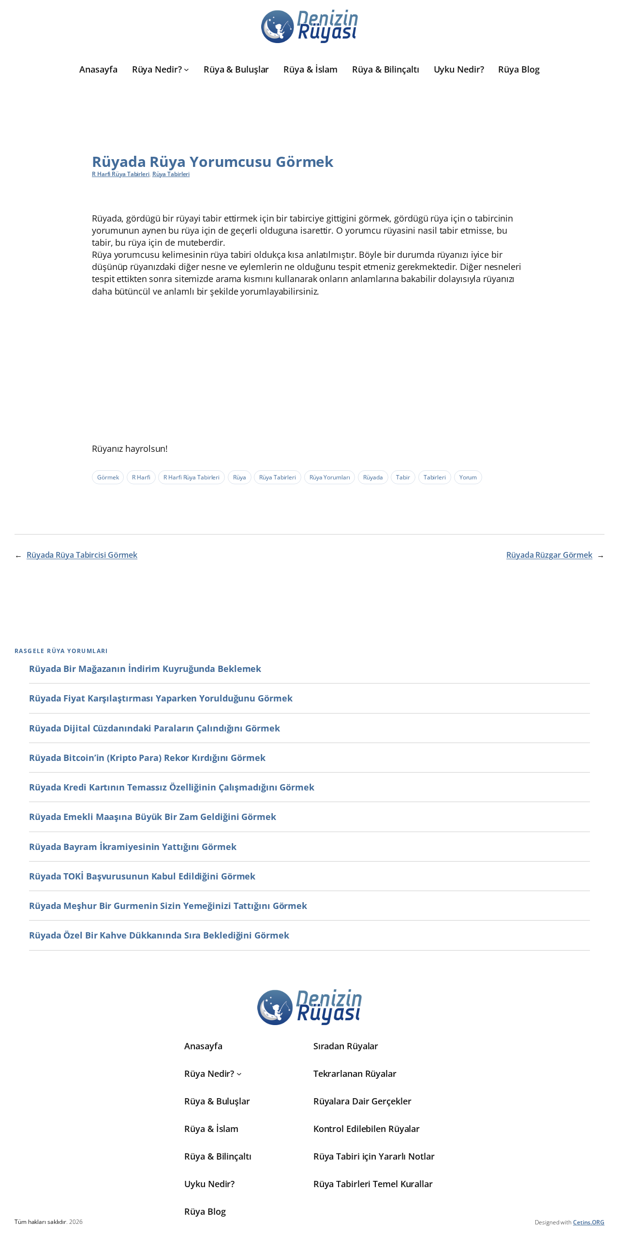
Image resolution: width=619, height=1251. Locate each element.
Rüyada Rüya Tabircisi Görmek (82, 555)
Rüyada (373, 477)
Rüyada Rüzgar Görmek (549, 555)
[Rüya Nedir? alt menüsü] (186, 69)
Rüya (239, 477)
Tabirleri (435, 477)
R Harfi (141, 477)
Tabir (403, 477)
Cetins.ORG (588, 1222)
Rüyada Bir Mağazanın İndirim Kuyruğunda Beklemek (145, 668)
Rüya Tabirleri (171, 174)
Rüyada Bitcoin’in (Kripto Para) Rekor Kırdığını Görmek (147, 757)
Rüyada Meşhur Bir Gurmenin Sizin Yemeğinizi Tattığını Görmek (168, 905)
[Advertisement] (309, 370)
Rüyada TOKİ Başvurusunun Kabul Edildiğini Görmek (142, 876)
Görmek (107, 477)
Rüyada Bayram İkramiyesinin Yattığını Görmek (132, 846)
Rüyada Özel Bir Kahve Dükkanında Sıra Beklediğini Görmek (159, 935)
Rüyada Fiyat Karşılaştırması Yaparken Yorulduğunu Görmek (160, 698)
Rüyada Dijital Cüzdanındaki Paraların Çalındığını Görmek (154, 728)
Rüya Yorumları (330, 477)
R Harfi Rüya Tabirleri (120, 174)
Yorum (468, 477)
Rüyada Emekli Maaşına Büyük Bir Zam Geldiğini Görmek (152, 816)
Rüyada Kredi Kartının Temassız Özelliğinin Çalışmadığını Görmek (171, 787)
